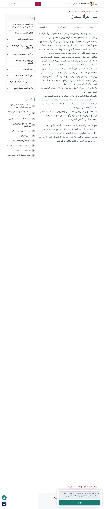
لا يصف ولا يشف (66, 129)
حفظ (91, 27)
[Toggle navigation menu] (96, 4)
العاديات (89, 45)
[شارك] (4, 497)
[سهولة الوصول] (11, 3)
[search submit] (38, 4)
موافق (80, 502)
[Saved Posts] (8, 3)
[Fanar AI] (4, 504)
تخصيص (69, 496)
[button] (61, 27)
